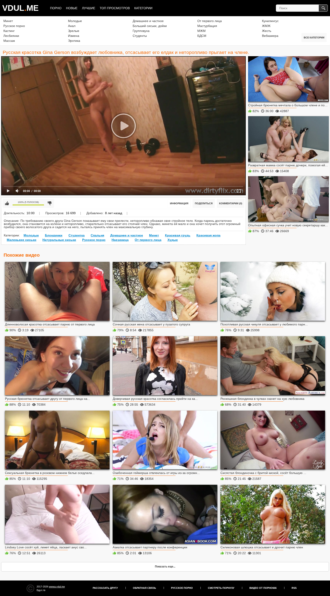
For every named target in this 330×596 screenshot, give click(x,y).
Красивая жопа (208, 235)
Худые (172, 240)
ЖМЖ (266, 26)
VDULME (20, 8)
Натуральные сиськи (59, 240)
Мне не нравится (49, 203)
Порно (56, 8)
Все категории (314, 37)
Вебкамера (270, 36)
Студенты (140, 36)
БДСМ (201, 36)
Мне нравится (6, 203)
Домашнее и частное (148, 21)
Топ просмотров (115, 8)
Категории (143, 8)
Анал (71, 26)
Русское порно (14, 26)
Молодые (75, 21)
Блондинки (53, 235)
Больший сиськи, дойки (150, 26)
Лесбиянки (11, 36)
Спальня (97, 235)
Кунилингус (270, 21)
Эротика (74, 40)
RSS (294, 588)
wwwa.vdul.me (57, 586)
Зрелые (73, 31)
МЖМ (201, 31)
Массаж (9, 40)
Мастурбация (207, 26)
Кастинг (9, 31)
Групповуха (141, 31)
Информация (179, 203)
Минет (8, 21)
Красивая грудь (177, 235)
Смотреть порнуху (221, 588)
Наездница (120, 240)
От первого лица (209, 21)
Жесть (266, 31)
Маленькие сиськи (21, 240)
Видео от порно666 (263, 588)
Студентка (76, 235)
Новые (71, 8)
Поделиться (204, 203)
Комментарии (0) (230, 203)
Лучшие (88, 8)
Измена (73, 36)
